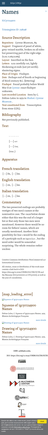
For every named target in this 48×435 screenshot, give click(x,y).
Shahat (30, 98)
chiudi (42, 421)
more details (41, 320)
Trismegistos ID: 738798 (14, 29)
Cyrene (15, 87)
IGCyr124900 (8, 20)
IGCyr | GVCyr (15, 3)
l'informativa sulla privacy (22, 427)
